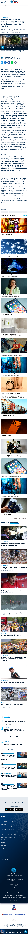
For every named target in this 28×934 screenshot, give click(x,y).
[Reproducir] (2, 47)
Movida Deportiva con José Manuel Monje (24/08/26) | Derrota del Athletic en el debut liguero (8, 757)
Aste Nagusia (4, 5)
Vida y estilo (7, 720)
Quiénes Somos (10, 892)
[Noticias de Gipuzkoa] (16, 912)
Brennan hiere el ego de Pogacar (11, 635)
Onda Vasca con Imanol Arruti (8, 832)
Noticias (3, 842)
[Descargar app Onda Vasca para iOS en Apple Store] (19, 809)
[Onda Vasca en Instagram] (15, 802)
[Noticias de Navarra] (20, 914)
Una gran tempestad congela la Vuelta (12, 613)
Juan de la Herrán (5, 857)
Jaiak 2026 (17, 5)
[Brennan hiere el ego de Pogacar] (14, 624)
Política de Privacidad (9, 895)
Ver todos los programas (7, 839)
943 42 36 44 (15, 880)
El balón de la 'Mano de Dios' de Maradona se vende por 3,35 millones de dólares (14, 568)
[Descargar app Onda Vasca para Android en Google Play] (9, 809)
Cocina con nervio (5, 862)
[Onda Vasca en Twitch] (19, 802)
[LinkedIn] (5, 62)
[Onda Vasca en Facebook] (9, 802)
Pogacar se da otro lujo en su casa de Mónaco (12, 705)
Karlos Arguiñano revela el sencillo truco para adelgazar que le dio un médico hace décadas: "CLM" (14, 723)
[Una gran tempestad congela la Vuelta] (14, 602)
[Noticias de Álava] (7, 914)
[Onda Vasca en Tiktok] (22, 802)
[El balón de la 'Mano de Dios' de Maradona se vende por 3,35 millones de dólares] (14, 556)
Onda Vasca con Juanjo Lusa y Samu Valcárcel (12, 829)
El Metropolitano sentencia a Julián (11, 591)
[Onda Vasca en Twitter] (5, 802)
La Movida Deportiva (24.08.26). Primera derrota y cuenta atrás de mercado (8, 767)
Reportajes (4, 845)
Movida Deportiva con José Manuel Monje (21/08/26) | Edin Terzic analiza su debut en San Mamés (9, 787)
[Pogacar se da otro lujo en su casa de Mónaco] (14, 694)
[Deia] (6, 912)
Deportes (3, 611)
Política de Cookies (19, 895)
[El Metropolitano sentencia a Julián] (14, 580)
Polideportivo (4, 541)
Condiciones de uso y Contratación (9, 897)
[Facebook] (8, 62)
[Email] (15, 62)
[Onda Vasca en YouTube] (12, 802)
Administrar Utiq (22, 897)
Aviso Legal (18, 892)
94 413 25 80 (15, 877)
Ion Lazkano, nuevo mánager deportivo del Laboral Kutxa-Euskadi (13, 544)
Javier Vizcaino (4, 859)
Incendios (11, 5)
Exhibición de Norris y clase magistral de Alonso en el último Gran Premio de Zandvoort (13, 658)
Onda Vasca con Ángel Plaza (8, 837)
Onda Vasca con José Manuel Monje (9, 826)
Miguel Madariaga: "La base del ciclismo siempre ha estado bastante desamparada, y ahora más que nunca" (9, 777)
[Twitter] (2, 62)
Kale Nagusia (4, 824)
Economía (6, 735)
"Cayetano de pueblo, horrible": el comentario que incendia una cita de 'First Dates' (14, 730)
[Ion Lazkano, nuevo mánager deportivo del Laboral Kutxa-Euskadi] (14, 533)
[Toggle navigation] (1, 2)
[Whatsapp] (12, 62)
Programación (5, 848)
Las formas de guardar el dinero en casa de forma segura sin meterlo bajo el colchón (15, 737)
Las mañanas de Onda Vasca (8, 819)
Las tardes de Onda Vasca (7, 821)
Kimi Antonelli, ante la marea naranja (12, 682)
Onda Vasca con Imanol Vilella (8, 834)
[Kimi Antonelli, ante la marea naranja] (14, 672)
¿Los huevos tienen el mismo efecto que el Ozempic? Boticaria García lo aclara (15, 743)
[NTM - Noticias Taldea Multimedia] (14, 907)
